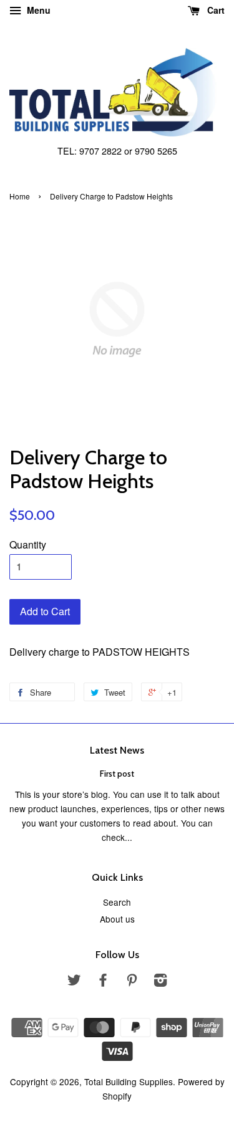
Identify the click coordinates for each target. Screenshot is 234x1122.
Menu (37, 10)
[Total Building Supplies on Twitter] (74, 982)
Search (117, 902)
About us (117, 919)
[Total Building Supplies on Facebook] (103, 982)
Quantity (27, 544)
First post (117, 774)
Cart (215, 10)
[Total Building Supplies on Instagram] (160, 982)
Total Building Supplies (128, 1081)
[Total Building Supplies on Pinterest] (132, 982)
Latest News (117, 750)
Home (19, 196)
